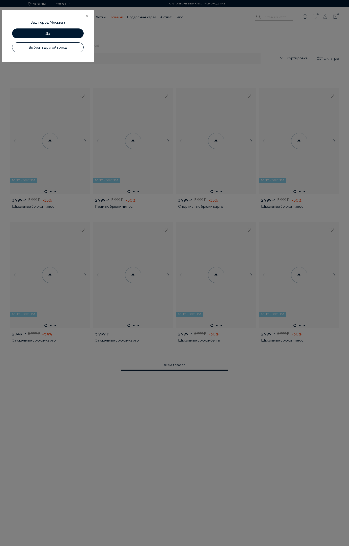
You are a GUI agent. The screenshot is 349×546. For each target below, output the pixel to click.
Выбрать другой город (48, 47)
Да (48, 33)
